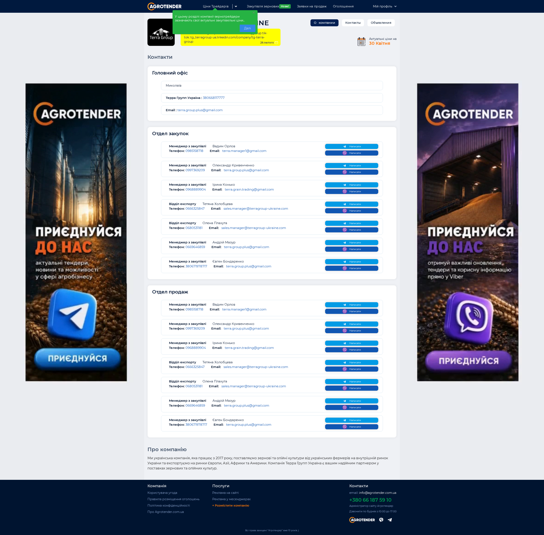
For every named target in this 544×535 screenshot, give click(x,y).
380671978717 (196, 266)
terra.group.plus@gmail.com (200, 110)
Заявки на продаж (312, 6)
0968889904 (196, 189)
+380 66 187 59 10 (370, 500)
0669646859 (195, 247)
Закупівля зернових (268, 6)
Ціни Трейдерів (216, 6)
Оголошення (343, 6)
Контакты (353, 23)
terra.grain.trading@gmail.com (249, 189)
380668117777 (213, 98)
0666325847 (195, 208)
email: (372, 493)
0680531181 (194, 228)
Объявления (381, 23)
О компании (324, 23)
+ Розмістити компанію (230, 505)
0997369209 (195, 170)
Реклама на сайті (225, 493)
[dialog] (215, 22)
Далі (247, 28)
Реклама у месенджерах (231, 499)
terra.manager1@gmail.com (244, 151)
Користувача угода (162, 493)
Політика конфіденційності (168, 505)
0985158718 (194, 151)
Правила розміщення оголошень (173, 499)
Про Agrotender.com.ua (165, 512)
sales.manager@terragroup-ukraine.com (256, 208)
